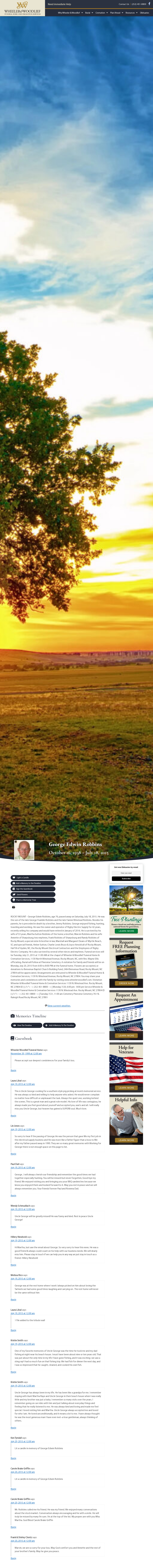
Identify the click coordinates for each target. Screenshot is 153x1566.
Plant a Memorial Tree (26, 900)
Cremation (100, 12)
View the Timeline (24, 1025)
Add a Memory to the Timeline (28, 883)
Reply (13, 1070)
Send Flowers (22, 894)
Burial (87, 12)
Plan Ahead (115, 12)
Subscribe (126, 879)
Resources (130, 12)
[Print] (13, 907)
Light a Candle (22, 877)
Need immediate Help (59, 4)
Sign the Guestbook (24, 889)
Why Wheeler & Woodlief (69, 12)
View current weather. (59, 1005)
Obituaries (144, 12)
